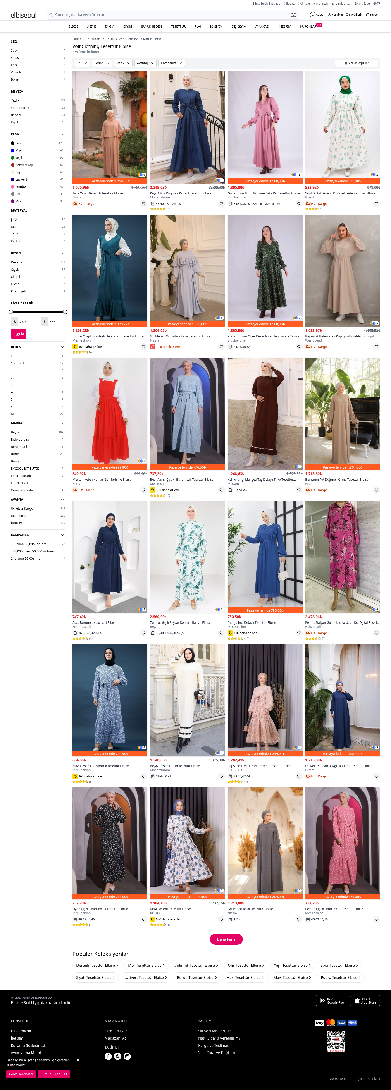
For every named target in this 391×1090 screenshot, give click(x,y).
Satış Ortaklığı (117, 1030)
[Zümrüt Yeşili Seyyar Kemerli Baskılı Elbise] (187, 557)
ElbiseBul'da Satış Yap (266, 3)
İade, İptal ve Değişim (216, 1052)
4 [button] (299, 466)
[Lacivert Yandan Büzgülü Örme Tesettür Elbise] (342, 700)
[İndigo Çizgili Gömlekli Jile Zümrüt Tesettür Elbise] (109, 271)
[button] (295, 14)
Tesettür (178, 26)
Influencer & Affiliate (297, 3)
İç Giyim (216, 26)
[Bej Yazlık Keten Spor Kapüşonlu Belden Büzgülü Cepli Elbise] (342, 271)
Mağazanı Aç (115, 1038)
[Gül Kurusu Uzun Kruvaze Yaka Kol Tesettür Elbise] (265, 127)
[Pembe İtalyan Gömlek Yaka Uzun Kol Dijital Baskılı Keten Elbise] (342, 557)
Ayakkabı (262, 26)
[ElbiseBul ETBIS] (336, 1041)
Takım (109, 26)
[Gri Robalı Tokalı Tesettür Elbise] (265, 843)
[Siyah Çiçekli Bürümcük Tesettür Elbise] (109, 843)
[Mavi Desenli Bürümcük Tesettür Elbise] (109, 700)
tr (378, 3)
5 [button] (144, 609)
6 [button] (144, 175)
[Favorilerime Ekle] (143, 203)
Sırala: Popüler (358, 63)
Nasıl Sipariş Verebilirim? (219, 1038)
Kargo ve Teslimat (213, 1045)
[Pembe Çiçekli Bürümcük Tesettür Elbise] (342, 843)
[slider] (11, 312)
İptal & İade (362, 3)
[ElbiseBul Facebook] (108, 1056)
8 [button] (222, 318)
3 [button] (144, 461)
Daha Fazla (226, 939)
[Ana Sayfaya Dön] (23, 15)
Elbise (73, 26)
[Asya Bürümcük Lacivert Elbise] (109, 557)
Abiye (91, 26)
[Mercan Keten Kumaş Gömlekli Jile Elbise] (109, 414)
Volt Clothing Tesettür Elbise (140, 39)
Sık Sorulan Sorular (214, 1030)
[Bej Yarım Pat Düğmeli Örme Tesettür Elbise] (342, 414)
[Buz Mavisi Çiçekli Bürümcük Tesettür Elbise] (187, 414)
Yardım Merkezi (341, 3)
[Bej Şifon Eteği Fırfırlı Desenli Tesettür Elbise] (265, 700)
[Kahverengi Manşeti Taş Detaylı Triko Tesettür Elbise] (265, 414)
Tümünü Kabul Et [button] (54, 1074)
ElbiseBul (79, 39)
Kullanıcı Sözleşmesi (28, 1045)
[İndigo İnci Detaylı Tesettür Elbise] (265, 557)
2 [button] (222, 180)
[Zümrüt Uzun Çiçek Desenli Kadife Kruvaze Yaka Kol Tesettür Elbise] (265, 271)
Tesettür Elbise (102, 39)
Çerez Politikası (368, 1078)
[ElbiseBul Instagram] (127, 1056)
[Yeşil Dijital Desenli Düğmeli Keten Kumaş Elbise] (342, 127)
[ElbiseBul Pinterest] (117, 1056)
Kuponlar (311, 26)
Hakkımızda (320, 3)
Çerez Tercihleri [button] (342, 1078)
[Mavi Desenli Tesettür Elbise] (187, 843)
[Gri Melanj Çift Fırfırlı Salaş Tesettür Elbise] (187, 271)
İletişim (17, 1038)
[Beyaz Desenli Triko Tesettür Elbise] (187, 700)
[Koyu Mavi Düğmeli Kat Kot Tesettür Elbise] (187, 127)
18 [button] (298, 175)
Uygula (18, 334)
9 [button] (299, 318)
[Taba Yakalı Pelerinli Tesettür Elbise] (109, 127)
